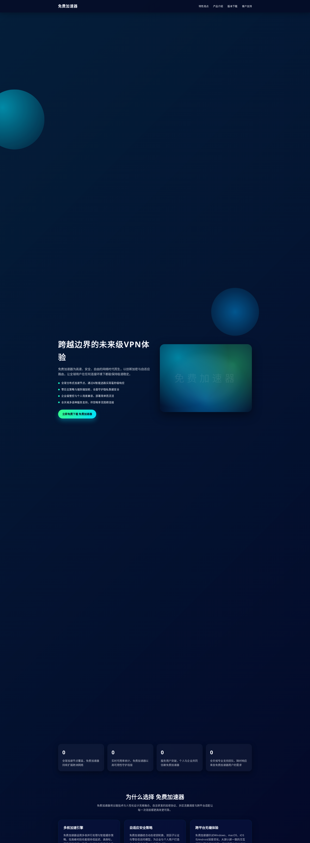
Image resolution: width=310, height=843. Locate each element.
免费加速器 (68, 6)
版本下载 (232, 6)
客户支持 (247, 6)
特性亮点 (204, 6)
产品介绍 (218, 6)
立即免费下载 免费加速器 (77, 414)
